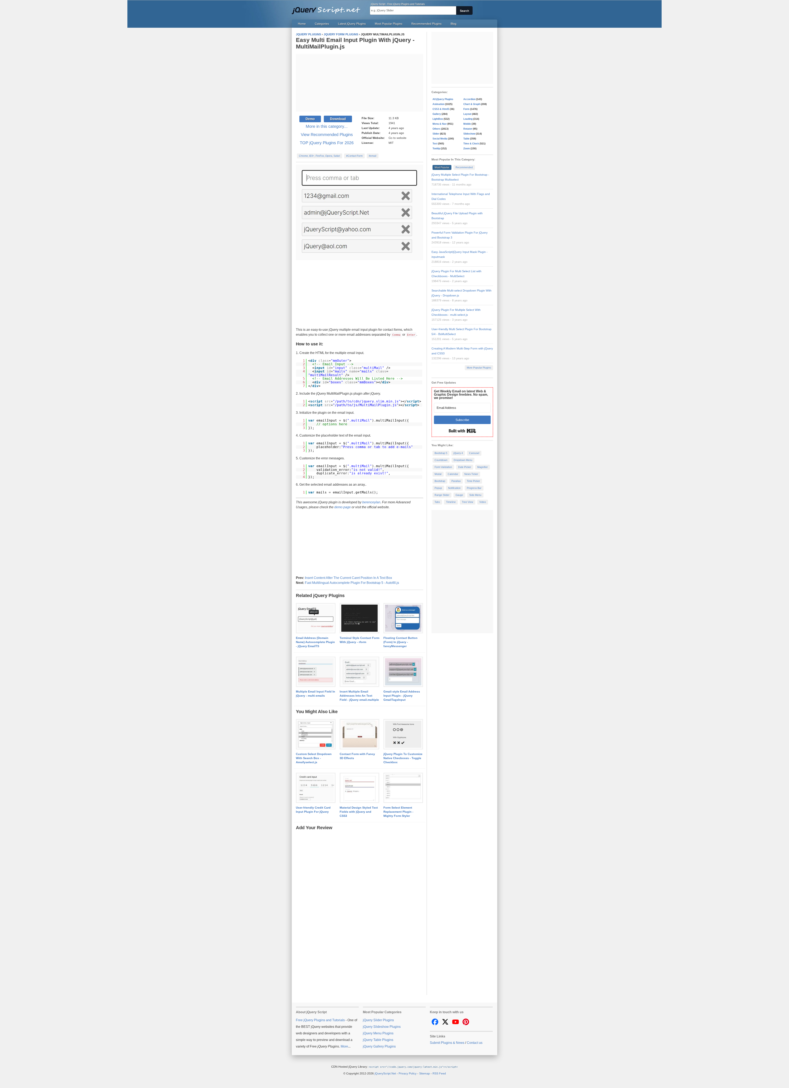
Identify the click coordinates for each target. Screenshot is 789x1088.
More (344, 1046)
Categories (322, 23)
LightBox (438, 119)
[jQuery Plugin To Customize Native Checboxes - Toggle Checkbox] (403, 734)
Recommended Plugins (426, 23)
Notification (454, 488)
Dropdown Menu (463, 460)
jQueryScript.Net (385, 1073)
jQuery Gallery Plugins (379, 1046)
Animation (438, 104)
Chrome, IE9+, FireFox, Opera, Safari (319, 155)
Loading (468, 119)
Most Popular (442, 167)
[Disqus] (359, 882)
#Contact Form (354, 155)
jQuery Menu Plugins (378, 1033)
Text (435, 143)
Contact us (474, 1042)
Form (466, 109)
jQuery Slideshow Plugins (382, 1026)
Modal (438, 474)
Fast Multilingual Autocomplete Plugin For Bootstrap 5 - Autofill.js (352, 582)
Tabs (437, 502)
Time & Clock (471, 143)
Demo (310, 119)
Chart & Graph (471, 104)
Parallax (456, 481)
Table (466, 138)
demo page (342, 507)
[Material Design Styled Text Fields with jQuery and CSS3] (359, 788)
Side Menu (475, 495)
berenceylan (371, 502)
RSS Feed (439, 1073)
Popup (438, 488)
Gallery (437, 114)
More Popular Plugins (479, 367)
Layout (467, 114)
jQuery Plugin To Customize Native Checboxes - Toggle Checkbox (402, 758)
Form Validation (443, 467)
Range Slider (442, 495)
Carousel (474, 453)
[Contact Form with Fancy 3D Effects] (359, 734)
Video (482, 502)
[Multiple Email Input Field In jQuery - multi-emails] (316, 672)
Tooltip (436, 148)
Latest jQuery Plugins (352, 23)
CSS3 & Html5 (441, 109)
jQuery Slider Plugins (378, 1020)
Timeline (451, 502)
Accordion (469, 99)
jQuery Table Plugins (378, 1040)
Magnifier (482, 467)
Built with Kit (462, 431)
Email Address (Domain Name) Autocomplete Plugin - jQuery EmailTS (315, 642)
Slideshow (469, 133)
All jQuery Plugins (443, 99)
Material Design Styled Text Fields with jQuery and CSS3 (359, 811)
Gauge (459, 495)
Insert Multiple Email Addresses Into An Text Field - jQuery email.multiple (359, 695)
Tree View (467, 502)
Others (437, 128)
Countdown (441, 460)
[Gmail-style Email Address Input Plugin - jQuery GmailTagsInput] (403, 672)
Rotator (467, 128)
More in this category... (327, 126)
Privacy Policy (407, 1073)
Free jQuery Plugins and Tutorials (328, 8)
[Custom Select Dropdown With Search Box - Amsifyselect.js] (316, 734)
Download (338, 119)
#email (372, 155)
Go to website (397, 137)
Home (302, 23)
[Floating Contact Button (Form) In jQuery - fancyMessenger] (403, 618)
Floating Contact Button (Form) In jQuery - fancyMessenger (400, 642)
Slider (436, 133)
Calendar (453, 474)
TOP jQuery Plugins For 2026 (327, 143)
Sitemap (424, 1073)
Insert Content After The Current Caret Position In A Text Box (348, 578)
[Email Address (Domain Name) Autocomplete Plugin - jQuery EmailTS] (316, 618)
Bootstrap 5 (441, 453)
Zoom (466, 148)
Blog (453, 23)
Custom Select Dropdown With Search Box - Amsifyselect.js (314, 758)
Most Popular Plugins (388, 23)
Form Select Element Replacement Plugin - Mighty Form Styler (398, 811)
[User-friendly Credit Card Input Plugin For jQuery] (316, 788)
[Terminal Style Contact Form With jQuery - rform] (359, 618)
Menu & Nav (440, 123)
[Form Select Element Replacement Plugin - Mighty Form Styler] (403, 788)
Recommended (464, 167)
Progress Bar (474, 488)
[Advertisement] (359, 83)
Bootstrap (440, 481)
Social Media (440, 138)
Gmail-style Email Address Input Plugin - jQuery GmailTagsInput (401, 695)
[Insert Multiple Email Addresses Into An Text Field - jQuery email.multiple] (359, 672)
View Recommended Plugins (327, 134)
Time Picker (473, 481)
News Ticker (471, 474)
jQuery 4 (458, 453)
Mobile (467, 123)
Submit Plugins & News (447, 1042)
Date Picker (464, 467)
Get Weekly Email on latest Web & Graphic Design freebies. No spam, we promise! (461, 395)
